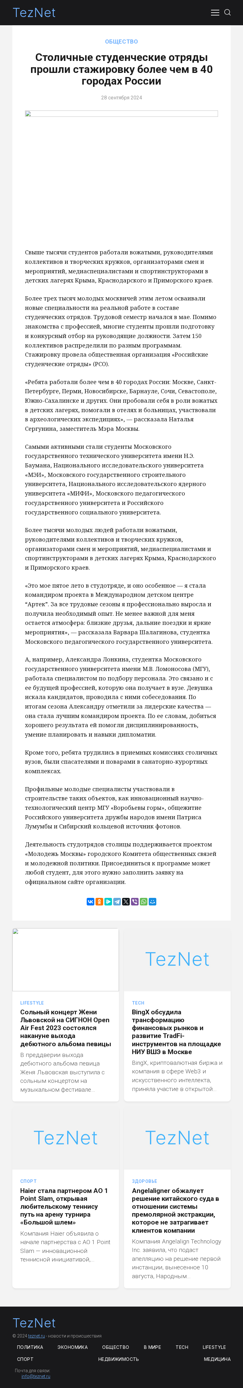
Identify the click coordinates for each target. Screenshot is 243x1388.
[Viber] (135, 901)
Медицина (217, 1359)
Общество (121, 41)
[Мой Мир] (152, 901)
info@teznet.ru (36, 1376)
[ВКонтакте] (90, 901)
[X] (126, 901)
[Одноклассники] (99, 901)
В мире (152, 1347)
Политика (30, 1347)
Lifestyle (32, 1002)
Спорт (28, 1181)
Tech (138, 1002)
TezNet (34, 12)
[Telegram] (117, 901)
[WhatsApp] (143, 901)
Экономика (73, 1347)
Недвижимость (118, 1359)
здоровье (144, 1181)
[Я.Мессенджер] (108, 901)
